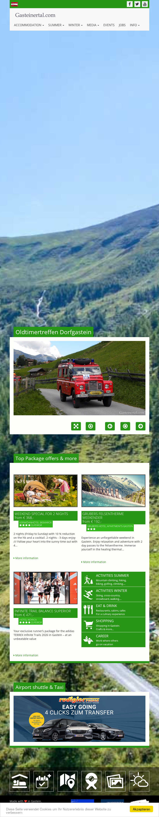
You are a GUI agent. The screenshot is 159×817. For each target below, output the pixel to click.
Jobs (122, 25)
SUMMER (55, 25)
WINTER (74, 25)
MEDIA (92, 25)
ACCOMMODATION (28, 25)
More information (26, 558)
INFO (134, 25)
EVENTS (109, 25)
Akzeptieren (141, 809)
